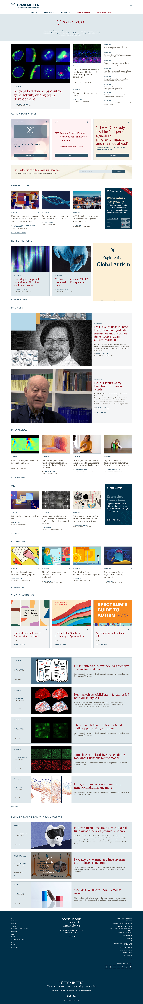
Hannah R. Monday (30, 225)
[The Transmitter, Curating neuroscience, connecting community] (25, 5)
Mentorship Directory (125, 932)
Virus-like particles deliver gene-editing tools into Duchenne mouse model (99, 756)
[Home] (71, 982)
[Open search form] (126, 5)
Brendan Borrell (102, 354)
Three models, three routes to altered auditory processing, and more (98, 727)
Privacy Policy (127, 952)
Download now (23, 644)
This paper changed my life (19, 928)
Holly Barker (48, 527)
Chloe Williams (62, 290)
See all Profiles (103, 412)
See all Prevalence (18, 478)
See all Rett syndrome (19, 299)
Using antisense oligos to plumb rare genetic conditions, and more (97, 786)
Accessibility (128, 955)
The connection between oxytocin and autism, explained (115, 574)
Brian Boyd (79, 225)
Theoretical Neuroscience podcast (20, 856)
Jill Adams (78, 99)
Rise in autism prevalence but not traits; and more (24, 462)
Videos (13, 934)
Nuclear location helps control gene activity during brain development (38, 95)
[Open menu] (131, 5)
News (33, 12)
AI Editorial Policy (126, 950)
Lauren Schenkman (81, 525)
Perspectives (48, 12)
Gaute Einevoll (21, 863)
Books (13, 936)
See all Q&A (15, 534)
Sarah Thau (20, 893)
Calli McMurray (21, 834)
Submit (118, 171)
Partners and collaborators (122, 923)
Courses (13, 944)
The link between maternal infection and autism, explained (54, 574)
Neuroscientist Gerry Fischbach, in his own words (108, 386)
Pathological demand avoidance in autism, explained (87, 573)
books (18, 939)
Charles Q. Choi (49, 581)
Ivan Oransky (101, 407)
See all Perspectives (18, 233)
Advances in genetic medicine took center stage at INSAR (55, 217)
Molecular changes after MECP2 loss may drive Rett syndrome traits (71, 282)
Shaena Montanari (81, 469)
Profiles (13, 926)
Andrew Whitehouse (113, 469)
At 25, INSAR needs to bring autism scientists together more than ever (85, 218)
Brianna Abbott (21, 758)
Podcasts (14, 931)
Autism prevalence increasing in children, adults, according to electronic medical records (86, 463)
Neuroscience (98, 379)
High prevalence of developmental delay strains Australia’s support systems (116, 463)
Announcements (127, 935)
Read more (30, 155)
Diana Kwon (17, 523)
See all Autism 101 (17, 587)
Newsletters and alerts (124, 926)
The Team (129, 921)
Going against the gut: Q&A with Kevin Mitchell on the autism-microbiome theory (85, 518)
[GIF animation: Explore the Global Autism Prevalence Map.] (112, 272)
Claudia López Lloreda (83, 81)
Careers (129, 938)
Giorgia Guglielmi (22, 104)
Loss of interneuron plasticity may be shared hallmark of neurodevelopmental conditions (86, 73)
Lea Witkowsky (16, 227)
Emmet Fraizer (18, 578)
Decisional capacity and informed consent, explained (24, 573)
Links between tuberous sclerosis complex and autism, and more (101, 668)
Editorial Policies (126, 947)
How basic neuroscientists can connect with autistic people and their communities (24, 218)
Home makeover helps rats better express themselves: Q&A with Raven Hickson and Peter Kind (55, 520)
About (125, 918)
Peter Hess (78, 578)
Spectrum (18, 86)
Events (13, 942)
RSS (131, 940)
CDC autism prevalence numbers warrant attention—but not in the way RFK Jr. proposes (55, 464)
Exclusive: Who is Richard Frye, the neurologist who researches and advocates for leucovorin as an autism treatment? (111, 334)
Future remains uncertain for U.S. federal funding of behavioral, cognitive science (100, 830)
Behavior (16, 884)
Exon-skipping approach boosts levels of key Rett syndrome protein (27, 282)
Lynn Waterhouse (50, 471)
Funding (16, 825)
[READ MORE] (128, 122)
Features (14, 923)
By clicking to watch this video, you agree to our (51, 871)
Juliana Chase (18, 225)
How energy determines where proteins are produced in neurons (99, 861)
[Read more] (46, 122)
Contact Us (128, 958)
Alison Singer (49, 223)
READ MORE (113, 155)
